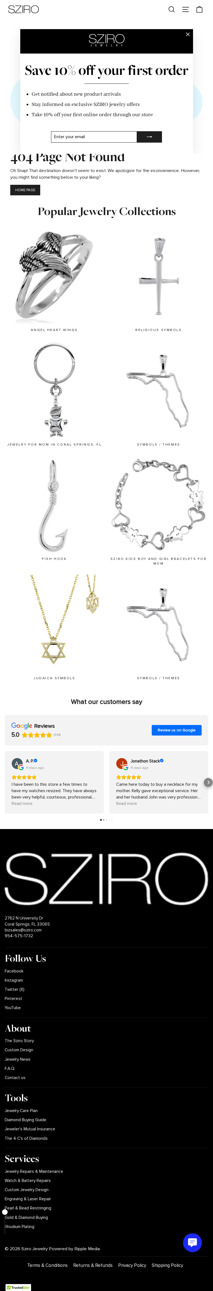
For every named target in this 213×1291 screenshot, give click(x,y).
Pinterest (13, 998)
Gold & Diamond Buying (26, 1217)
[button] (4, 782)
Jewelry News (18, 1059)
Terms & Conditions (47, 1265)
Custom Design (19, 1050)
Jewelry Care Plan (21, 1110)
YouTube (13, 1007)
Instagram (14, 980)
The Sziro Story (19, 1041)
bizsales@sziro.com (23, 930)
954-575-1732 (19, 936)
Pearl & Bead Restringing (28, 1208)
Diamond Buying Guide (25, 1120)
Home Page (25, 190)
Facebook (14, 971)
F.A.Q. (10, 1068)
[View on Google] (17, 763)
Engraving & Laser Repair (28, 1199)
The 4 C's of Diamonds (26, 1138)
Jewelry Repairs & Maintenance (34, 1171)
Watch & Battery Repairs (28, 1180)
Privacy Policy (132, 1265)
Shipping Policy (167, 1265)
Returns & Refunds (93, 1265)
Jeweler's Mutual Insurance (30, 1129)
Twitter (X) (14, 989)
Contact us (15, 1077)
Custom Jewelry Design (27, 1190)
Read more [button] (22, 803)
